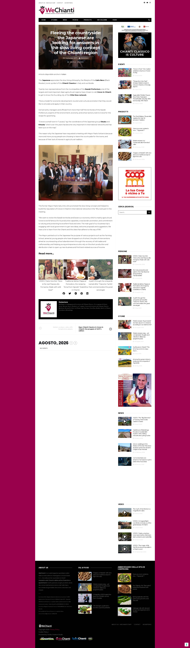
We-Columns (102, 20)
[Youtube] (147, 2)
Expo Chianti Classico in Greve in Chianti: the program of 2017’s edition (91, 329)
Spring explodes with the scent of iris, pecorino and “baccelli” (141, 598)
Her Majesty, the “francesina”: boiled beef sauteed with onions (142, 587)
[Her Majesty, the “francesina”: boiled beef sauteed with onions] (124, 589)
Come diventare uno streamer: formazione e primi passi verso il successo (142, 459)
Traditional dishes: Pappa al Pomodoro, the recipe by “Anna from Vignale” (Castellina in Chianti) (141, 286)
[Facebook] (144, 2)
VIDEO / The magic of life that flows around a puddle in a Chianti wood (142, 547)
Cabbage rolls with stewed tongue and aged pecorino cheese (141, 610)
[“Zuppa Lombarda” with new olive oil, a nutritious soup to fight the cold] (124, 156)
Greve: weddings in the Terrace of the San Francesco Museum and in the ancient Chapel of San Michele (142, 446)
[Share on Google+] (76, 293)
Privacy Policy (54, 629)
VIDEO (115, 20)
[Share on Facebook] (64, 293)
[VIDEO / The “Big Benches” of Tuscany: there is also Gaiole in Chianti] (124, 421)
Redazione (85, 58)
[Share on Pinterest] (81, 293)
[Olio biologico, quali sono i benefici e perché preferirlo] (85, 609)
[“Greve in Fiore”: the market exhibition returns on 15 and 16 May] (124, 72)
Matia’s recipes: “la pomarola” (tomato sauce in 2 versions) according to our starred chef (142, 322)
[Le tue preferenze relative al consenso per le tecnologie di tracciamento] (186, 644)
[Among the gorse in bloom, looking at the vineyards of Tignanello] (124, 362)
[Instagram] (150, 2)
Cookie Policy (43, 632)
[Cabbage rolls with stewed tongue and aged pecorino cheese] (124, 611)
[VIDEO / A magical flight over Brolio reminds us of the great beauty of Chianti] (124, 524)
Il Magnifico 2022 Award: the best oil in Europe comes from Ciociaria (102, 596)
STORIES (54, 20)
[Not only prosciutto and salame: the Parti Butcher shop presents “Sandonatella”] (124, 273)
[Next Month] (75, 343)
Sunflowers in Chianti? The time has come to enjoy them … (141, 349)
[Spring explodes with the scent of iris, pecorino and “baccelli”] (124, 600)
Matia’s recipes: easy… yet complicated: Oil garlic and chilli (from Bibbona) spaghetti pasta (141, 336)
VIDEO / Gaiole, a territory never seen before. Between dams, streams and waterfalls (142, 535)
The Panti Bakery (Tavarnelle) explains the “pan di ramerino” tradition (142, 118)
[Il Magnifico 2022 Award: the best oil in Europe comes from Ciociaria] (85, 598)
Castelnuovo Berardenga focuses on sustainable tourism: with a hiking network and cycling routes (141, 432)
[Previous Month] (71, 343)
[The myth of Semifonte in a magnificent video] (124, 512)
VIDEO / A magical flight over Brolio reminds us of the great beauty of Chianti (142, 523)
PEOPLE (75, 20)
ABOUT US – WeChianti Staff (47, 3)
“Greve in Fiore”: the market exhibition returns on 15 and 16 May (141, 71)
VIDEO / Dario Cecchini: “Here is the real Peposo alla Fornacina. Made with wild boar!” (142, 258)
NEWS (65, 20)
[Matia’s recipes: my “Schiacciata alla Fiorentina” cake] (124, 144)
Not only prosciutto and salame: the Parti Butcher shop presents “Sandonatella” (141, 272)
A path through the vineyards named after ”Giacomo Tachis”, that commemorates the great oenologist (141, 301)
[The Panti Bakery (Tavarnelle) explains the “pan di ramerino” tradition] (124, 119)
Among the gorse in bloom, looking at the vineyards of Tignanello (142, 361)
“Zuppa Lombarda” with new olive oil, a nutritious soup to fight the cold (142, 154)
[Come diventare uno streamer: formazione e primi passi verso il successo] (124, 461)
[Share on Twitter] (70, 293)
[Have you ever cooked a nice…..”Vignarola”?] (124, 132)
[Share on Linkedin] (87, 293)
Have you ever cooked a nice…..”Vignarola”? (140, 129)
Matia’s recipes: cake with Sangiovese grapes (63, 328)
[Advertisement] (115, 10)
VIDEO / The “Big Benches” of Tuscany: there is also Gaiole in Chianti (142, 419)
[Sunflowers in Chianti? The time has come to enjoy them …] (124, 350)
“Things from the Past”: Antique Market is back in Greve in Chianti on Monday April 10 (141, 84)
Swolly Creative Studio (55, 634)
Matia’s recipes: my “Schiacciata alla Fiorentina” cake (141, 142)
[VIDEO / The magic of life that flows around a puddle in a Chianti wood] (124, 549)
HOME (43, 20)
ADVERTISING (69, 3)
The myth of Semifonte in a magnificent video (141, 510)
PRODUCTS (88, 20)
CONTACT (60, 3)
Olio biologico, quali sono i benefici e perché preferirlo (101, 607)
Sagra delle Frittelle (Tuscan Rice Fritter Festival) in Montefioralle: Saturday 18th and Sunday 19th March (142, 98)
